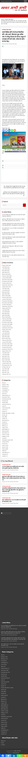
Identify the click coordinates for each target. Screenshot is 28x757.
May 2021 (4, 370)
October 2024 (5, 304)
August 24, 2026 (6, 481)
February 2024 (5, 319)
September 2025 (6, 285)
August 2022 (5, 351)
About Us (3, 741)
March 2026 (5, 274)
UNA (3, 450)
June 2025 (4, 290)
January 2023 (5, 342)
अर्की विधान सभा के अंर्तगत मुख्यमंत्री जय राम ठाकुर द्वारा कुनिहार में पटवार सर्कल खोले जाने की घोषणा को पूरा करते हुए (13, 194)
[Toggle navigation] (3, 16)
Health (3, 402)
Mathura (4, 425)
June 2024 (4, 311)
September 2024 (6, 306)
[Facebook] (3, 130)
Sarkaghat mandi (6, 440)
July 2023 (4, 331)
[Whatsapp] (12, 130)
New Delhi (4, 433)
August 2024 (5, 308)
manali (3, 422)
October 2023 (5, 326)
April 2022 (4, 358)
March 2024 (5, 317)
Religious (4, 436)
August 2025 (5, 286)
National (4, 431)
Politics (4, 434)
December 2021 (6, 365)
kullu (3, 416)
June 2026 (4, 269)
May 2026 (4, 270)
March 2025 (5, 295)
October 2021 (5, 367)
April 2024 (4, 315)
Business (4, 386)
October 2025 (5, 283)
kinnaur (4, 415)
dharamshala (5, 395)
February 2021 (5, 374)
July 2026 (4, 267)
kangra (3, 411)
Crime (3, 391)
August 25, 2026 (6, 470)
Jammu (4, 409)
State (3, 449)
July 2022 (4, 352)
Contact (3, 744)
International (5, 408)
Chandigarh (4, 390)
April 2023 (4, 336)
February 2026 (5, 276)
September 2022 (6, 349)
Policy (2, 742)
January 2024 (5, 320)
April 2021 (4, 372)
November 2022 (6, 345)
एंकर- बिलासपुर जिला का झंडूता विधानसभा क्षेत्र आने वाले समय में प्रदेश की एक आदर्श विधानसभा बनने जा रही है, (14, 187)
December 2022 (6, 344)
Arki (3, 383)
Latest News (6, 622)
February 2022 (5, 361)
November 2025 (6, 281)
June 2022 (4, 354)
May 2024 (4, 313)
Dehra (3, 393)
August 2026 (5, 265)
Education (4, 397)
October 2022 (5, 347)
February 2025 (5, 297)
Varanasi (4, 454)
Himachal (4, 404)
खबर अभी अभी (17, 751)
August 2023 (5, 329)
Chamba (4, 388)
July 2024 (4, 310)
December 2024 (6, 301)
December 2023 (6, 322)
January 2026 (5, 278)
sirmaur (4, 443)
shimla (3, 441)
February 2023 (5, 340)
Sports (3, 447)
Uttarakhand (5, 452)
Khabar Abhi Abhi (6, 29)
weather (4, 456)
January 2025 (5, 299)
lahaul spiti (4, 420)
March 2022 (5, 360)
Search (24, 205)
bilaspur (4, 384)
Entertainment (5, 399)
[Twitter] (6, 130)
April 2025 (4, 294)
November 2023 (6, 324)
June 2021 (4, 369)
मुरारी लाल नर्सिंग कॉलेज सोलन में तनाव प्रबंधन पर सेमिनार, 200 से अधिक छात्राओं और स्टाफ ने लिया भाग (13, 478)
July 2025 (4, 288)
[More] (14, 130)
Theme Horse (16, 752)
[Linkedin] (9, 130)
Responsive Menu (25, 1)
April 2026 (4, 272)
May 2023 (4, 335)
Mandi (3, 424)
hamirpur (4, 400)
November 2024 (6, 302)
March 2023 (5, 338)
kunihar (4, 418)
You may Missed (7, 461)
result (3, 438)
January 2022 (5, 363)
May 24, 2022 (5, 43)
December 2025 (6, 279)
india (3, 406)
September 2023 (6, 327)
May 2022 (4, 356)
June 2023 (4, 333)
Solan (3, 445)
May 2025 (4, 292)
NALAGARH (5, 429)
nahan (3, 427)
